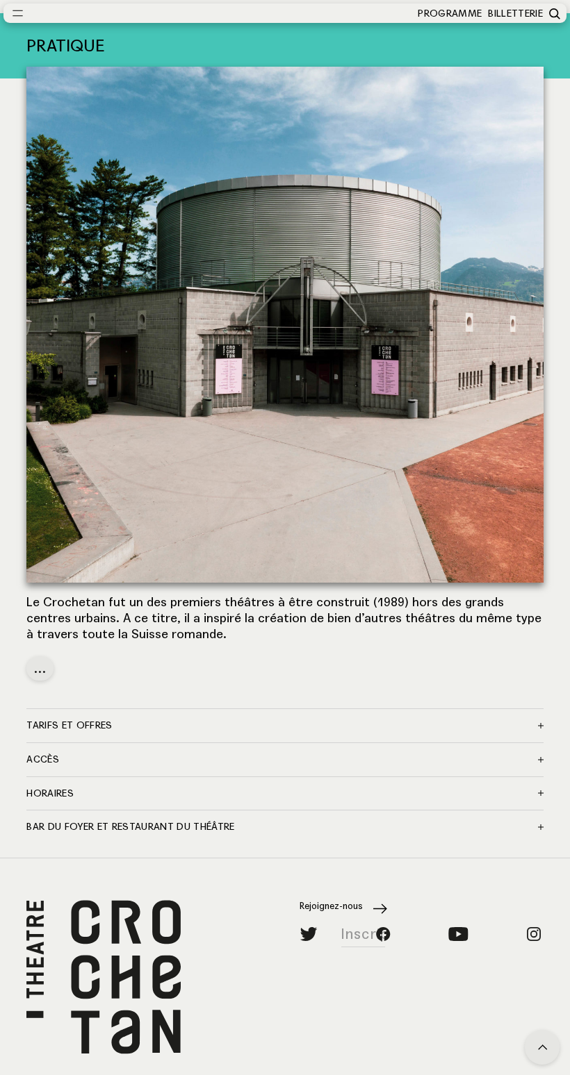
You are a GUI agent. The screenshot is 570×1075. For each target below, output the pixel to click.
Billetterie (515, 13)
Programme (450, 13)
